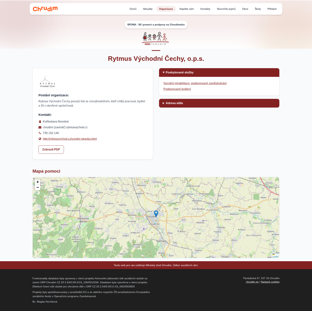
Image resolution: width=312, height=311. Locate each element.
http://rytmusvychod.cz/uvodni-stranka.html (70, 138)
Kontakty (205, 8)
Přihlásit (271, 8)
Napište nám (186, 8)
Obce (245, 8)
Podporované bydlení (177, 89)
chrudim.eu (252, 281)
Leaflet (275, 256)
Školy (258, 8)
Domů (133, 8)
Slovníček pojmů (226, 8)
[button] (156, 214)
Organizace (166, 8)
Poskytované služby (180, 72)
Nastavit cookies (270, 281)
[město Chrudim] (45, 8)
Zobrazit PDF (51, 149)
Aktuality (148, 8)
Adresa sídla (174, 103)
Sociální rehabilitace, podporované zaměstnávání (195, 83)
